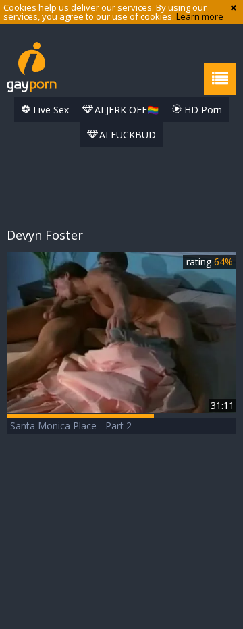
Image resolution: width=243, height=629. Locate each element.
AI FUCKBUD (126, 134)
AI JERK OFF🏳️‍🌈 (125, 109)
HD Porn (202, 109)
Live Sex (49, 109)
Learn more (199, 16)
